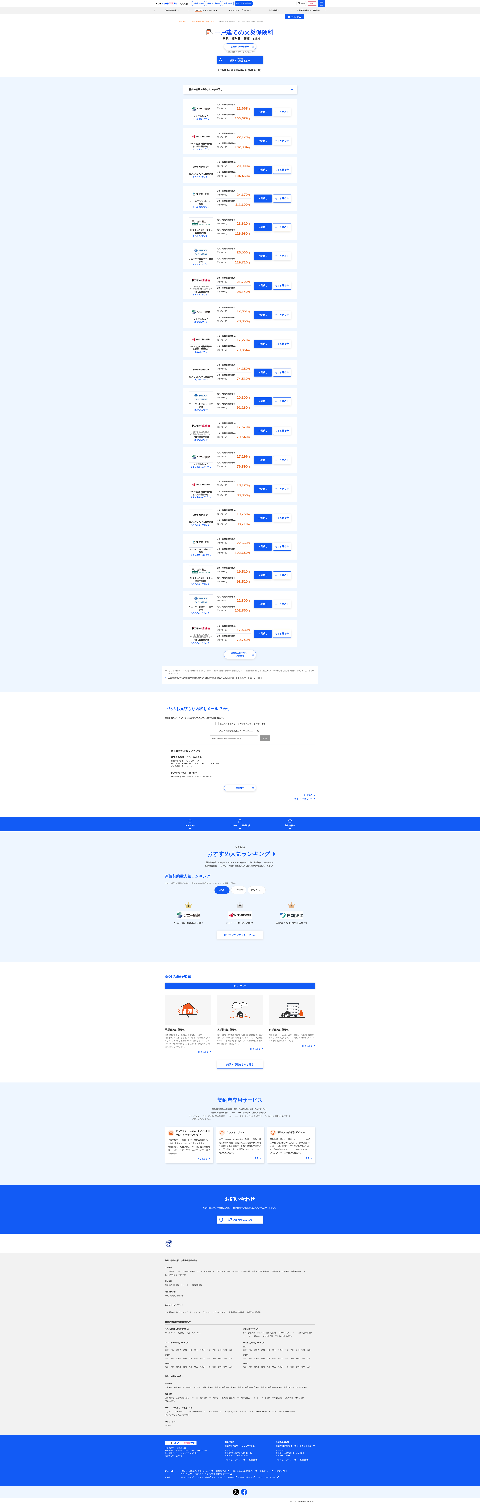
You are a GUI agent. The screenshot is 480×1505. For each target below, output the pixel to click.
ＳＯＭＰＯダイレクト (205, 1271)
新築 (166, 1347)
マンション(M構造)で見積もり (177, 1343)
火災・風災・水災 (193, 1333)
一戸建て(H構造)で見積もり (254, 1343)
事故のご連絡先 (214, 3)
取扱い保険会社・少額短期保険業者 (181, 1260)
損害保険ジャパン (298, 1271)
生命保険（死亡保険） (183, 1387)
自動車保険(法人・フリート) (187, 1398)
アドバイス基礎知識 (240, 825)
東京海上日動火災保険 (261, 1271)
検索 (303, 3)
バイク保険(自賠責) (227, 1398)
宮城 (225, 1350)
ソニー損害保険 (249, 1333)
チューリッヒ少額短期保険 (191, 1285)
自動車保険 (169, 1398)
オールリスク (170, 1333)
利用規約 (308, 795)
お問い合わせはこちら (240, 1219)
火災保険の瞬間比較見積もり (178, 1322)
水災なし (181, 1333)
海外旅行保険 (277, 1398)
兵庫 (190, 1350)
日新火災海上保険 (223, 1271)
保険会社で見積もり (251, 1329)
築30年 (167, 1363)
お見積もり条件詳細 (240, 46)
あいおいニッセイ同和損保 (175, 1275)
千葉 (208, 1350)
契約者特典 (290, 825)
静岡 (220, 1350)
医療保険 (168, 1387)
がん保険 (197, 1387)
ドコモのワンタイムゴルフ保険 (177, 1415)
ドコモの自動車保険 (194, 1412)
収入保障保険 (301, 1387)
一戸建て (239, 890)
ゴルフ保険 (299, 1398)
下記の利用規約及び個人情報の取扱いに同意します (243, 724)
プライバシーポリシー (302, 799)
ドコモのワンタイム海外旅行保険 (282, 1412)
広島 (230, 1350)
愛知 (185, 1350)
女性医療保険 (207, 1387)
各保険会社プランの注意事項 (240, 654)
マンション (256, 890)
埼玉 (196, 1350)
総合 (222, 890)
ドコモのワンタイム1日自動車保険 (253, 1412)
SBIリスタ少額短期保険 (174, 1296)
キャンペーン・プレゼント (200, 1312)
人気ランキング (205, 10)
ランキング (190, 825)
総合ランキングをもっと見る (240, 934)
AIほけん (168, 1425)
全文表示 (240, 788)
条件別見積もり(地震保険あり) (177, 1329)
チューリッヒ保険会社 (241, 1271)
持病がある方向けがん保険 (271, 1387)
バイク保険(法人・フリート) (248, 1398)
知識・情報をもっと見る (240, 1064)
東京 (166, 1350)
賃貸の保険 (228, 3)
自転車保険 (288, 1398)
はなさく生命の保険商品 (174, 1412)
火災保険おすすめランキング (176, 1312)
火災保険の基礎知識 (236, 1312)
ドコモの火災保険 (211, 1412)
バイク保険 (213, 1398)
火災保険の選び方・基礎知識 (308, 10)
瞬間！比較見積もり (244, 3)
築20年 (167, 1355)
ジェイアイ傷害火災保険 (185, 1271)
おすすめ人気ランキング (238, 854)
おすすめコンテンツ (174, 1305)
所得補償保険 (170, 1401)
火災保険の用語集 (253, 1312)
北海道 (178, 1350)
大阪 (172, 1350)
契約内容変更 (198, 3)
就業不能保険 (289, 1387)
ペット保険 (265, 1398)
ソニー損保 (169, 1271)
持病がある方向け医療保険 (225, 1387)
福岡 (214, 1350)
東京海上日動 (267, 1336)
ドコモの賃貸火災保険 (229, 1412)
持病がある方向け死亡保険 (248, 1387)
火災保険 (203, 1398)
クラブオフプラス (220, 1312)
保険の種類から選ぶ (174, 1376)
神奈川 (202, 1350)
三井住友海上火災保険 (280, 1271)
